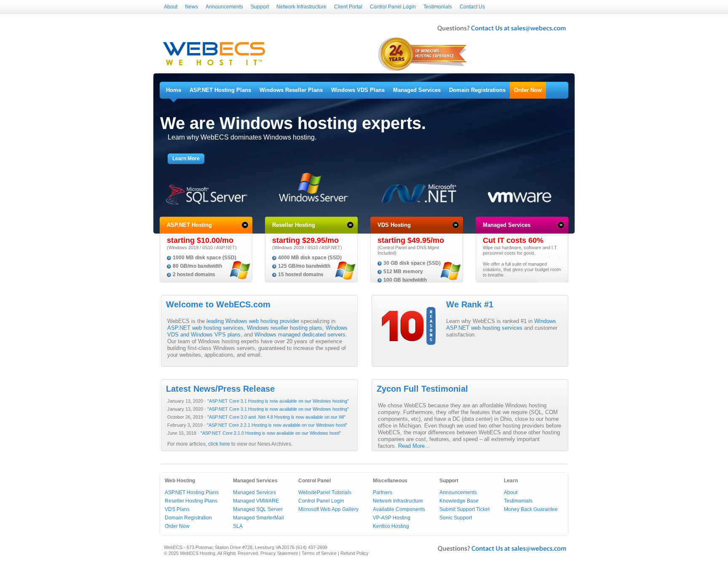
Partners (382, 492)
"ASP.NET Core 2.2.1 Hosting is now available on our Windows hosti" (277, 425)
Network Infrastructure (301, 7)
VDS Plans (177, 509)
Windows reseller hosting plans (284, 328)
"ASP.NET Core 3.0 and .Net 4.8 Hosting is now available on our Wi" (276, 417)
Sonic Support (455, 518)
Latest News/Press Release (220, 388)
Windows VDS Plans (358, 90)
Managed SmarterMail (258, 518)
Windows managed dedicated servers (299, 334)
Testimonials (437, 7)
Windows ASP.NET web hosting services (501, 324)
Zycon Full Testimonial (422, 388)
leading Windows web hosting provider (252, 321)
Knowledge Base (459, 501)
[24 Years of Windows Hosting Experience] (423, 70)
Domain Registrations (477, 90)
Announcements (224, 7)
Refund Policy (354, 553)
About (170, 7)
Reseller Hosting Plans (191, 501)
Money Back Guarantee (531, 509)
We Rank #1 (469, 304)
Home (173, 90)
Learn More (186, 158)
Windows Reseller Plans (291, 90)
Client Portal (348, 7)
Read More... (414, 446)
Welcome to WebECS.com (218, 304)
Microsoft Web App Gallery (328, 509)
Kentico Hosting (391, 526)
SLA (238, 526)
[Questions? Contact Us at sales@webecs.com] (501, 32)
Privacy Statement (279, 553)
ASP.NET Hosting (189, 225)
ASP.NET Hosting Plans (220, 90)
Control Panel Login (393, 7)
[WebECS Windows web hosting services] (214, 66)
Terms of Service (319, 553)
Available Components (399, 509)
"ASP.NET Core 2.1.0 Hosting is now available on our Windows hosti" (271, 433)
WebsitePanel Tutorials (324, 492)
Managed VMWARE (256, 501)
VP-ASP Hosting (391, 518)
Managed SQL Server (258, 509)
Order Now (528, 90)
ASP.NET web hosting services (205, 328)
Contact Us (472, 7)
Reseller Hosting (293, 225)
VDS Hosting (394, 225)
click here (219, 444)
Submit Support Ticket (464, 509)
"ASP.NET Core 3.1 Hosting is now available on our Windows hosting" (278, 401)
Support (260, 7)
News (191, 7)
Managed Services (417, 90)
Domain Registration (188, 518)
